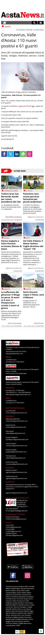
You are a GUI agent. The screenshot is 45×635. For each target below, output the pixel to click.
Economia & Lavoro (10, 191)
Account (8, 522)
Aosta (30, 217)
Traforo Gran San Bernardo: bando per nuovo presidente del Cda (11, 197)
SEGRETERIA (10, 468)
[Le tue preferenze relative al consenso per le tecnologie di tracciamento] (41, 631)
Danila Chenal (25, 29)
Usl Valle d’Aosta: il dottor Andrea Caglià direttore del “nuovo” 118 (33, 244)
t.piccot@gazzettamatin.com (15, 458)
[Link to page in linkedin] (17, 154)
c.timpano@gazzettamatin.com (16, 446)
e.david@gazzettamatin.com (15, 433)
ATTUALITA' (29, 191)
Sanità (27, 238)
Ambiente (6, 289)
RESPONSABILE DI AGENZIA (15, 514)
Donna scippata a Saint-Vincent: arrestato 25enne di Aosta (11, 244)
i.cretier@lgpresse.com (13, 531)
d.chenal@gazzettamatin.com (16, 427)
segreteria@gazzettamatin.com (20, 394)
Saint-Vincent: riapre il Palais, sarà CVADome (33, 295)
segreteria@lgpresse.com (18, 511)
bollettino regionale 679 (19, 106)
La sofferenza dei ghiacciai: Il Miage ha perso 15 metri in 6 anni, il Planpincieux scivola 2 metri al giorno (10, 300)
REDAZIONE (10, 388)
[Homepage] (4, 22)
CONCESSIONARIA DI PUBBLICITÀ (17, 498)
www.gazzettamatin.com (14, 354)
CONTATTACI (10, 482)
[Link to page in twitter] (11, 154)
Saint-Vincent (38, 323)
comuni (28, 289)
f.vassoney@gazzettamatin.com (17, 464)
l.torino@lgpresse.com (13, 527)
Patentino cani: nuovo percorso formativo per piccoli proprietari (32, 197)
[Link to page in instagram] (29, 154)
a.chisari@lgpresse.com (18, 519)
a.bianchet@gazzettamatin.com (16, 421)
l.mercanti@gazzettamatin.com (16, 413)
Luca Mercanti (8, 220)
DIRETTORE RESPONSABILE (15, 408)
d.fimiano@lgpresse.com (14, 535)
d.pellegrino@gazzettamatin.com (17, 439)
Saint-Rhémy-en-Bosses (13, 217)
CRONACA (6, 238)
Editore (8, 357)
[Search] (34, 22)
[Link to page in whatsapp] (23, 154)
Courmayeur (17, 323)
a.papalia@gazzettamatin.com (16, 452)
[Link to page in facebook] (4, 154)
